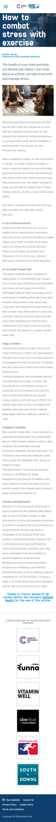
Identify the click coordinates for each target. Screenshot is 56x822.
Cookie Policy (26, 805)
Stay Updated (13, 800)
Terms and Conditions (13, 809)
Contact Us (28, 800)
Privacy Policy (9, 805)
